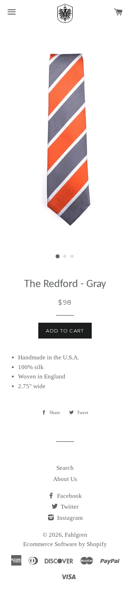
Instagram (69, 517)
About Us (65, 479)
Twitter (69, 506)
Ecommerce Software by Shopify (65, 544)
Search (65, 467)
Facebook (69, 496)
